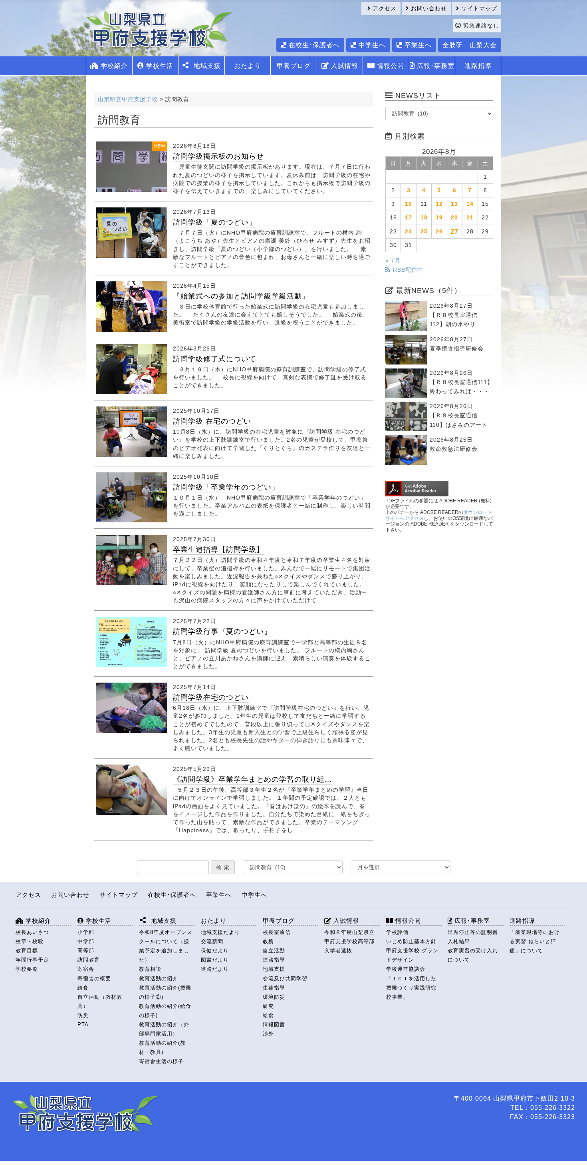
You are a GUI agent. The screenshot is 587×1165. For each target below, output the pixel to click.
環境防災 (274, 997)
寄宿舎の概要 (94, 979)
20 (454, 217)
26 (439, 231)
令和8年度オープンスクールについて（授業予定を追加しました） (165, 946)
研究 (268, 1006)
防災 (83, 1015)
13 (454, 204)
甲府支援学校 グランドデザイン (412, 955)
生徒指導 (274, 988)
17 (408, 217)
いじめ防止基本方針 (411, 941)
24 (408, 231)
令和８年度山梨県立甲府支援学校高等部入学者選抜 (349, 941)
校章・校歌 (30, 941)
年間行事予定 (32, 960)
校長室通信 (277, 932)
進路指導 (478, 65)
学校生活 (158, 65)
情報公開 (389, 65)
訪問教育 (88, 960)
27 (454, 231)
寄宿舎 (85, 969)
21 (470, 217)
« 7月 (393, 260)
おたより (247, 65)
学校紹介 (113, 65)
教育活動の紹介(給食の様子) (165, 1010)
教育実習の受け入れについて (473, 955)
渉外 (268, 1034)
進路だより (215, 969)
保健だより (215, 951)
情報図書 (274, 1025)
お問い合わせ (428, 8)
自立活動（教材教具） (99, 1001)
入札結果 (459, 941)
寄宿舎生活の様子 (161, 1061)
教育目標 (27, 951)
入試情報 (343, 65)
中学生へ (371, 45)
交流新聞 (212, 941)
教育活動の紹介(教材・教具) (162, 1047)
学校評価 (397, 932)
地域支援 (274, 969)
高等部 (85, 951)
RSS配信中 (407, 270)
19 (439, 217)
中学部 (85, 941)
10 (408, 204)
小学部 (85, 932)
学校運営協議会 (405, 969)
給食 (83, 988)
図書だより (215, 960)
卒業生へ (417, 45)
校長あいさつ (32, 932)
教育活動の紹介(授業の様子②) (165, 992)
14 (470, 204)
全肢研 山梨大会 (469, 45)
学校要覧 (27, 969)
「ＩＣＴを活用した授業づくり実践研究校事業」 (411, 988)
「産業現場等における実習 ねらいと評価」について (535, 941)
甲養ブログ (294, 65)
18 (424, 217)
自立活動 (274, 951)
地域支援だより (220, 932)
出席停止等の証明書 (473, 932)
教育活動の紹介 (158, 979)
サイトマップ (478, 8)
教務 (268, 941)
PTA (83, 1025)
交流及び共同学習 (285, 979)
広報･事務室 (434, 65)
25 (424, 231)
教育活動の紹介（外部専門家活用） (164, 1029)
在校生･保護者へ (313, 45)
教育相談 (150, 969)
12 (439, 204)
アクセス (384, 8)
